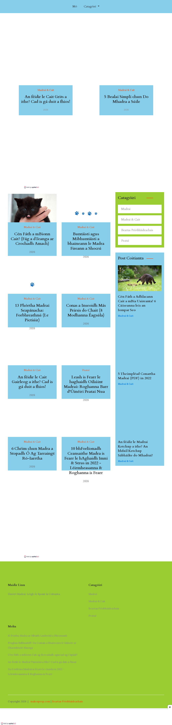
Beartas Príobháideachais (137, 230)
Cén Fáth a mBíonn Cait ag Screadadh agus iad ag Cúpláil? (43, 654)
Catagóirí (90, 6)
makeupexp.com (40, 701)
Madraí (126, 209)
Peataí (125, 241)
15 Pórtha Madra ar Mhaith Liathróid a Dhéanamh (37, 635)
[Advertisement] (86, 160)
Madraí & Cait (130, 219)
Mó (75, 6)
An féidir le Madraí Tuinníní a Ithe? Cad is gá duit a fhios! (42, 662)
